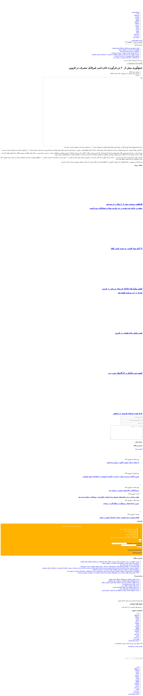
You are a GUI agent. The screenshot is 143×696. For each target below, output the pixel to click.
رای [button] (140, 540)
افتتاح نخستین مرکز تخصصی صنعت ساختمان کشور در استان (119, 517)
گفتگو (137, 20)
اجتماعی (136, 21)
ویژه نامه (136, 34)
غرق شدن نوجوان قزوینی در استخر (127, 413)
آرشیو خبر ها (138, 449)
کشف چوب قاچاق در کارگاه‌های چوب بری (125, 373)
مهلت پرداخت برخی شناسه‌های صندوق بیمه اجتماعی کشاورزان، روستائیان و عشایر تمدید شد (108, 497)
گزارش (137, 18)
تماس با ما (136, 37)
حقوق (137, 28)
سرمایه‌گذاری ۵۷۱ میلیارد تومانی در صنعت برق (126, 57)
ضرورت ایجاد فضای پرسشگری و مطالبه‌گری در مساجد (121, 503)
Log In (139, 547)
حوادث (137, 26)
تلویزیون (134, 536)
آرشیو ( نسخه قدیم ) (136, 40)
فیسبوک (134, 534)
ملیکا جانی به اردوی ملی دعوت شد (129, 51)
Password (139, 545)
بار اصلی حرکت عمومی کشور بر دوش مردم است (125, 52)
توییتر (135, 532)
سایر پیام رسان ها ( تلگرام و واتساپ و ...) (126, 537)
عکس (137, 31)
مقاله (137, 32)
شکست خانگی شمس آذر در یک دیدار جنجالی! (126, 56)
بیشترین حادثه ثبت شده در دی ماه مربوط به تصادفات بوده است (116, 208)
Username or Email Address (134, 543)
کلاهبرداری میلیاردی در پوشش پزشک (129, 49)
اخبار (137, 13)
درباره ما (136, 35)
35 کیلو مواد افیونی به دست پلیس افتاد (126, 248)
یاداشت (137, 17)
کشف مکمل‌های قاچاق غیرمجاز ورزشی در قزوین (122, 289)
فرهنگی (137, 23)
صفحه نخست (135, 12)
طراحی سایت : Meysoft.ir (135, 646)
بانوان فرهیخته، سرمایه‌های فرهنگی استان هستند (125, 48)
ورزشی (137, 24)
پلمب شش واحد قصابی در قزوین (128, 333)
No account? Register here (135, 550)
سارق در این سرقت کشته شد (130, 293)
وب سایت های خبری (131, 529)
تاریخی (137, 29)
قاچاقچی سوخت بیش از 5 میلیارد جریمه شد (124, 204)
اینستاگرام (133, 531)
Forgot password (137, 552)
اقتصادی (136, 629)
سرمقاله (136, 15)
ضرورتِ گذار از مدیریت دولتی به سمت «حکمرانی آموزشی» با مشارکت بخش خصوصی (115, 54)
